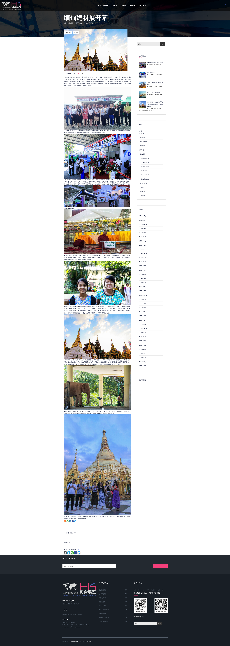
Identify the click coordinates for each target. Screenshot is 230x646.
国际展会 (106, 5)
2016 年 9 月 (142, 332)
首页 (99, 5)
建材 (71, 533)
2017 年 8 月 (142, 303)
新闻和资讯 (143, 183)
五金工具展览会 (103, 590)
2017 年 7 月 (142, 308)
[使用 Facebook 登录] (75, 552)
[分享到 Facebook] (73, 521)
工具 (148, 590)
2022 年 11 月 (143, 216)
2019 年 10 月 (143, 224)
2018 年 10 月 (143, 253)
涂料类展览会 (102, 614)
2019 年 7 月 (142, 228)
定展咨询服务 (145, 162)
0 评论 (82, 73)
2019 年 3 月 (142, 245)
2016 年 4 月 (143, 353)
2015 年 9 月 (142, 366)
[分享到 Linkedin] (70, 521)
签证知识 (143, 187)
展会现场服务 (145, 166)
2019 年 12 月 (143, 220)
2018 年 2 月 (142, 278)
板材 (163, 590)
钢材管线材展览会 (104, 618)
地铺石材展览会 (103, 594)
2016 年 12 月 (143, 320)
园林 (143, 590)
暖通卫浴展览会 (103, 606)
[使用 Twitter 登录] (79, 552)
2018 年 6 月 (142, 262)
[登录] (65, 552)
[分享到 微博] (65, 521)
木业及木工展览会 (104, 610)
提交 (160, 566)
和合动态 (143, 196)
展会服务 (124, 5)
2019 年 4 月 (143, 241)
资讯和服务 (142, 150)
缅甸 (75, 533)
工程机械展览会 (103, 598)
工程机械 (153, 590)
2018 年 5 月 (142, 266)
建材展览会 (102, 602)
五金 (135, 590)
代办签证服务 (145, 158)
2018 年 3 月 (142, 274)
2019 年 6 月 (142, 233)
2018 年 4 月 (143, 270)
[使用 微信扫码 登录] (72, 552)
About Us (142, 5)
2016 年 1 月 (142, 358)
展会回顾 (115, 5)
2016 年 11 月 (142, 324)
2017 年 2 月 (142, 316)
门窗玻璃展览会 (103, 621)
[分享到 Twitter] (75, 521)
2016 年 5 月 (142, 349)
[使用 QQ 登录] (68, 552)
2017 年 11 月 (142, 291)
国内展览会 (143, 141)
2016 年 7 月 (142, 341)
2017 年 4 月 (143, 312)
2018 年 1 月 (142, 283)
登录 (77, 549)
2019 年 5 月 (142, 237)
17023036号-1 (88, 641)
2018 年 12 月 (143, 249)
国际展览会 (79, 23)
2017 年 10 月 (143, 295)
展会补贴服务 (145, 171)
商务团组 (142, 137)
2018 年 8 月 (142, 258)
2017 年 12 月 (143, 287)
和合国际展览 (74, 641)
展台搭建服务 (145, 179)
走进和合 (133, 5)
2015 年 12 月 (143, 362)
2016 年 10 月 (143, 328)
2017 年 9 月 (142, 299)
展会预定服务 (145, 175)
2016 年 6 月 (142, 345)
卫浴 (139, 590)
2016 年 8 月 (142, 337)
